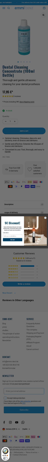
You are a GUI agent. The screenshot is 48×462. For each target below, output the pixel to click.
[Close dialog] (45, 218)
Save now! (12, 239)
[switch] (5, 458)
